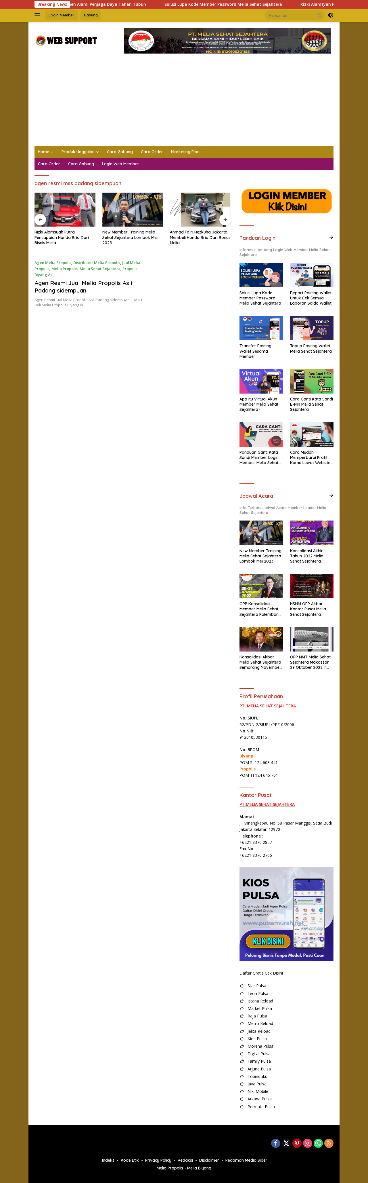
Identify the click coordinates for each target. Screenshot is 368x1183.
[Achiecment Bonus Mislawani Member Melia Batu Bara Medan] (200, 210)
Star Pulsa (257, 985)
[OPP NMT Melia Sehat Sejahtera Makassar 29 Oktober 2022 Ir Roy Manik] (312, 639)
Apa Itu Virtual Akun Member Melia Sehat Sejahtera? (258, 404)
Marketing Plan (185, 151)
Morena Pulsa (260, 1046)
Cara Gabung (120, 151)
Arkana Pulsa (260, 1099)
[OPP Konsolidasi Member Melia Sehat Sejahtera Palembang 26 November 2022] (261, 586)
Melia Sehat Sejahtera (100, 268)
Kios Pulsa (257, 1038)
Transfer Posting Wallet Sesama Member (255, 351)
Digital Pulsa (259, 1053)
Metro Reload (260, 1023)
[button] (319, 15)
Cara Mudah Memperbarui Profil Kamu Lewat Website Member (310, 458)
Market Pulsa (260, 1008)
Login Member (61, 15)
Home (43, 151)
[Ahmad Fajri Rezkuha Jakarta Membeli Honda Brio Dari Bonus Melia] (132, 210)
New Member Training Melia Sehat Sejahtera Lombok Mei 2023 (62, 237)
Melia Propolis (64, 268)
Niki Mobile (258, 1091)
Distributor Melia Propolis (96, 262)
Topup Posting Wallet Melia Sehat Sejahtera (311, 348)
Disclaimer (209, 1160)
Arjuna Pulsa (259, 1069)
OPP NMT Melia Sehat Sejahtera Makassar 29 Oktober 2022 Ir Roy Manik (310, 662)
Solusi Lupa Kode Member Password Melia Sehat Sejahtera (193, 4)
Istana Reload (260, 1001)
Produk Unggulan (78, 151)
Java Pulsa (257, 1084)
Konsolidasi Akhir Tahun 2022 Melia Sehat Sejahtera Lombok (306, 556)
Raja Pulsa (257, 1016)
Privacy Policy (158, 1160)
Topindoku (257, 1076)
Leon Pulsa (258, 993)
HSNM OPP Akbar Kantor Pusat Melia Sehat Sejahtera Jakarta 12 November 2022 (311, 609)
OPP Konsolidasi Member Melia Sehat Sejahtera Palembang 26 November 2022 (260, 609)
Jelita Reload (259, 1031)
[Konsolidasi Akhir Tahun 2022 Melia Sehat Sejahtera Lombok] (312, 533)
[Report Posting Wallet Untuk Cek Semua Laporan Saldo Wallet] (312, 275)
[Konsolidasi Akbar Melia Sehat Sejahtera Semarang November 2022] (261, 639)
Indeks (108, 1160)
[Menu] (38, 15)
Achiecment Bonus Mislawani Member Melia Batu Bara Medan (197, 237)
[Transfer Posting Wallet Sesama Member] (261, 328)
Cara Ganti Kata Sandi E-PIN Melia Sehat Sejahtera (311, 404)
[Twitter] (286, 1144)
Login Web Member (120, 163)
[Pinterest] (297, 1144)
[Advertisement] (184, 102)
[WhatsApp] (318, 1144)
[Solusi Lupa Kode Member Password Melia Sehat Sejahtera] (261, 275)
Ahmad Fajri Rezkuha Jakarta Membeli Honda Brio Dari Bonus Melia (132, 237)
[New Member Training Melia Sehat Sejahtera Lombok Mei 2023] (64, 210)
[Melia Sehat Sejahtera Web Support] (65, 40)
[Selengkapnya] (331, 237)
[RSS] (329, 1144)
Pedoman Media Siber (246, 1160)
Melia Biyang (199, 1168)
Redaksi (185, 1160)
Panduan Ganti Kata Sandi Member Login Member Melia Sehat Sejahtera (259, 458)
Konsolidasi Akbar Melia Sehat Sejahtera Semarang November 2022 (260, 662)
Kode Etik (130, 1160)
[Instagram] (307, 1144)
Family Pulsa (259, 1061)
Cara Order (152, 151)
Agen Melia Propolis (52, 262)
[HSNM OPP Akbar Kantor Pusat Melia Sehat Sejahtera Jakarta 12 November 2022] (312, 586)
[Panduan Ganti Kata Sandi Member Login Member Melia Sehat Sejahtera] (261, 434)
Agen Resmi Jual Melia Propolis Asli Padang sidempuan (83, 286)
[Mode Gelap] (331, 15)
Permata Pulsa (261, 1106)
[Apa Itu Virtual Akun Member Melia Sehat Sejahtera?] (261, 381)
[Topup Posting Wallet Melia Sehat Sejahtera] (312, 328)
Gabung (91, 15)
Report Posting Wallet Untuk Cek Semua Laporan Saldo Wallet (310, 298)
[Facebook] (275, 1144)
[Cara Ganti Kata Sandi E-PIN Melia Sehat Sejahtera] (312, 381)
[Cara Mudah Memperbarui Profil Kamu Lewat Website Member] (312, 434)
